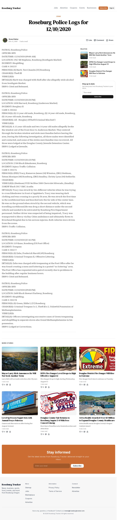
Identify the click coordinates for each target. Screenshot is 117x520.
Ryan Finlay (13, 39)
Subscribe (97, 97)
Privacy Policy (54, 488)
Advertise (64, 8)
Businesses (91, 8)
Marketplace (30, 495)
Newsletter (76, 488)
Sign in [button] (112, 8)
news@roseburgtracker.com (74, 511)
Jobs (56, 8)
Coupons (73, 8)
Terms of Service (55, 491)
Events (82, 8)
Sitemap (28, 488)
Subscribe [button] (103, 8)
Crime (58, 16)
